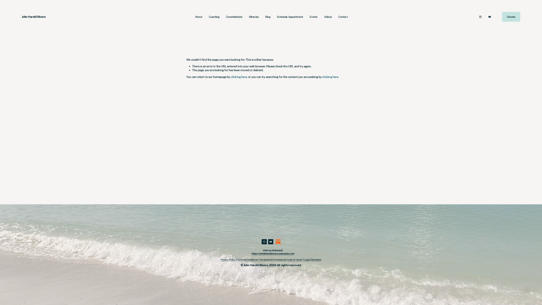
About (198, 16)
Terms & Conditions (247, 259)
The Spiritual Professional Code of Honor (280, 259)
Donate (511, 16)
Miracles (254, 16)
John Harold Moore (34, 16)
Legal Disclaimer (313, 259)
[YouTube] (489, 16)
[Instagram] (480, 16)
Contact (343, 16)
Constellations (234, 16)
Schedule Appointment (290, 16)
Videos (328, 16)
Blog (267, 16)
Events (313, 16)
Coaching (214, 16)
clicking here (239, 77)
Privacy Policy (227, 259)
